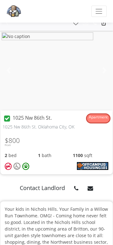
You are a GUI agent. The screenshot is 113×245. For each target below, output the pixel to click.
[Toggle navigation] (99, 11)
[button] (7, 23)
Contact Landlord (42, 188)
